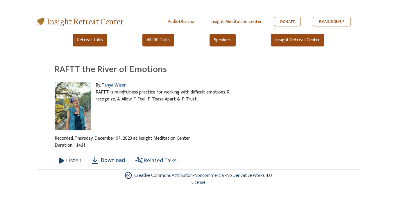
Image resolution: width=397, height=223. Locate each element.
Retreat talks (90, 40)
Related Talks (160, 161)
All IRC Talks (158, 40)
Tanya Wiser (114, 85)
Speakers (222, 40)
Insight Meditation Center (236, 22)
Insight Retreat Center (85, 21)
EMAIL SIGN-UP (332, 21)
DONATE (287, 21)
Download (112, 160)
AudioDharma (181, 22)
